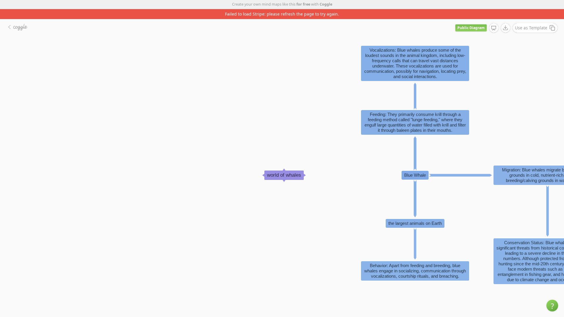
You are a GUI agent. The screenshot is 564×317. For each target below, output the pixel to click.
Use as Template (531, 28)
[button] (552, 305)
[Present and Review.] (493, 28)
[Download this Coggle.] (505, 28)
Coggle (326, 4)
